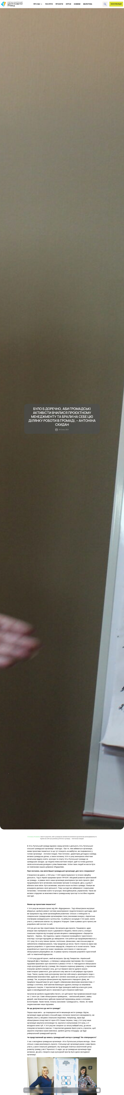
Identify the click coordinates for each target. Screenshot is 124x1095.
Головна (30, 837)
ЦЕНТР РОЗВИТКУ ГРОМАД (15, 5)
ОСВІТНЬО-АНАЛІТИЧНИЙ (15, 2)
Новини (37, 837)
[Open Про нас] (41, 4)
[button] (97, 1090)
